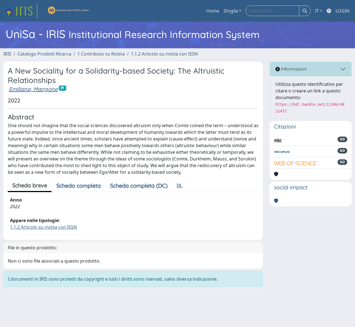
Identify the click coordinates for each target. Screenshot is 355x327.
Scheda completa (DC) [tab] (139, 185)
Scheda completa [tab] (78, 185)
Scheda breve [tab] (29, 185)
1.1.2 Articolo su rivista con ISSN (164, 54)
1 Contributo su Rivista (101, 54)
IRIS (7, 54)
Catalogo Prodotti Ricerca (44, 54)
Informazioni (293, 69)
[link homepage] (20, 10)
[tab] (179, 186)
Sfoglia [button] (231, 11)
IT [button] (317, 11)
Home (212, 11)
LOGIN (342, 11)
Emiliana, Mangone (33, 88)
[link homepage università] (68, 10)
